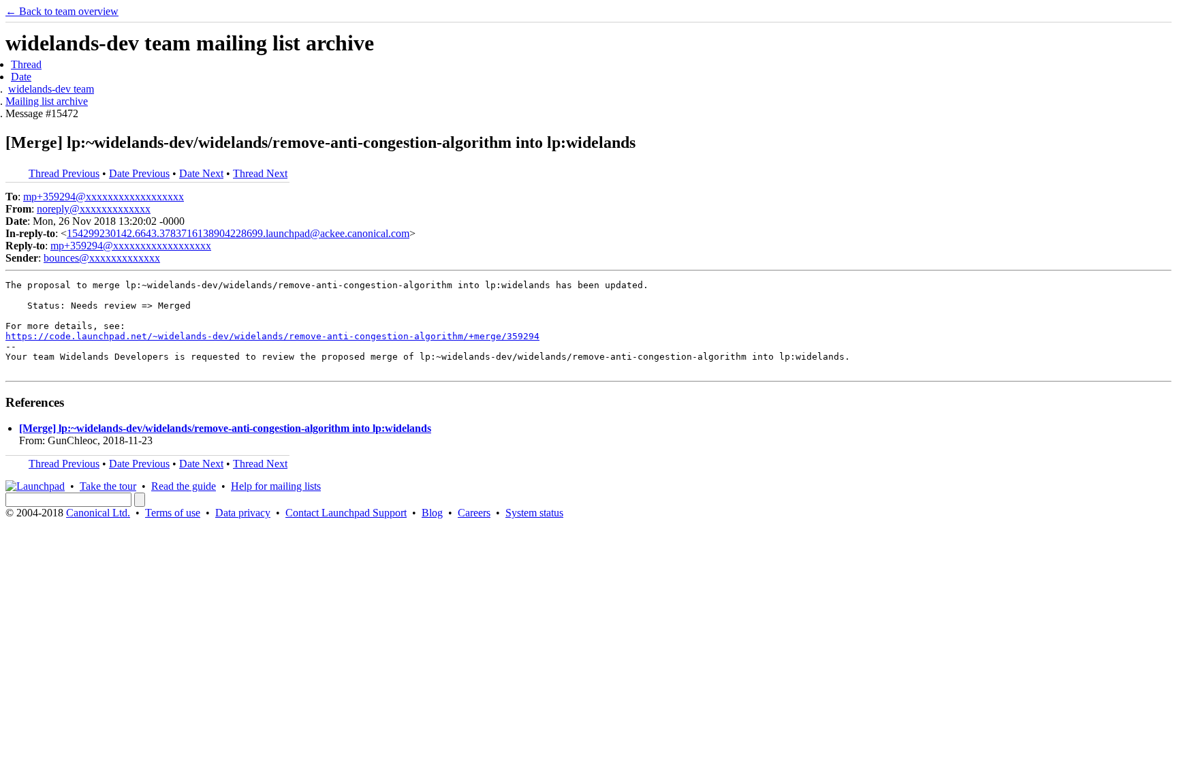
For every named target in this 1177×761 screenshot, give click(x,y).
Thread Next (260, 173)
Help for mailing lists (276, 486)
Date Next (201, 173)
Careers (474, 512)
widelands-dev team (51, 89)
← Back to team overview (62, 11)
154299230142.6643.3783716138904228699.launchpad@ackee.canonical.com (238, 233)
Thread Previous (64, 173)
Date (21, 76)
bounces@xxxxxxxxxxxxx (102, 258)
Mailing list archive (46, 101)
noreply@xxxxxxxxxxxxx (94, 209)
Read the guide (183, 486)
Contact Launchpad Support (346, 512)
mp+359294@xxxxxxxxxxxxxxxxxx (103, 196)
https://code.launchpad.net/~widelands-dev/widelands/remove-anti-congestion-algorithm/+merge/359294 (272, 336)
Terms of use (172, 512)
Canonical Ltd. (98, 512)
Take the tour (108, 486)
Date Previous (139, 173)
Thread (26, 64)
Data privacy (242, 512)
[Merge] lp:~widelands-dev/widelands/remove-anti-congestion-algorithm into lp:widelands (225, 428)
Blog (432, 512)
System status (534, 512)
